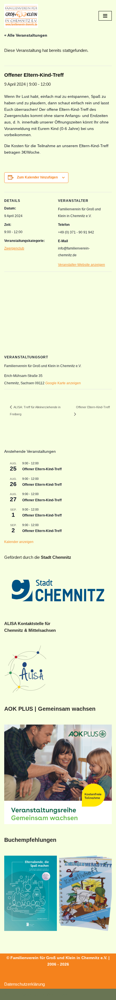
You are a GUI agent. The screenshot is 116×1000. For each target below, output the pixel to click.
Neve (9, 994)
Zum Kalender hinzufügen (37, 177)
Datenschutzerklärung (24, 984)
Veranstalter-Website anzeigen (81, 265)
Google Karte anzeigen (63, 383)
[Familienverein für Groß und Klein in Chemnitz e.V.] (21, 16)
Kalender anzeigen (19, 542)
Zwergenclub (14, 248)
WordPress (56, 994)
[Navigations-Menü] (105, 16)
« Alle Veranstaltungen (25, 35)
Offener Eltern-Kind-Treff (42, 469)
